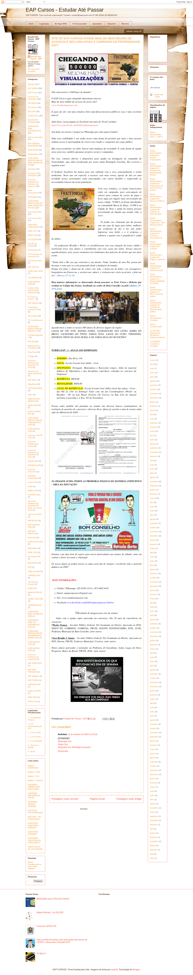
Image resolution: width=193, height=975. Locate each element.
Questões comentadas (33, 477)
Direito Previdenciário (34, 863)
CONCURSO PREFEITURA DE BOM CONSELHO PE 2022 (35, 204)
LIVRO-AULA (33, 116)
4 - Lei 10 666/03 (35, 741)
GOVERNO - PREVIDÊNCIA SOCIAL (34, 795)
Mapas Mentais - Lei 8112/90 (49, 912)
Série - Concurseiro (33, 191)
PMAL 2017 (32, 231)
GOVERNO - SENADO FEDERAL (33, 804)
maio (152, 368)
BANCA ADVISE (34, 405)
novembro (154, 393)
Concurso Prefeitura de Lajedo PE (33, 657)
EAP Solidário (33, 676)
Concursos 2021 (34, 218)
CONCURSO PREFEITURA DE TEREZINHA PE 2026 (35, 421)
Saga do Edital (34, 571)
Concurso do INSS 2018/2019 (34, 372)
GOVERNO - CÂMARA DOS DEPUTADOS (34, 787)
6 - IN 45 (31, 751)
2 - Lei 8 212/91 (34, 733)
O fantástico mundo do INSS (34, 308)
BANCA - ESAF (34, 772)
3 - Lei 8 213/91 (34, 737)
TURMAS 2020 (34, 575)
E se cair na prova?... (33, 298)
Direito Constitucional (156, 325)
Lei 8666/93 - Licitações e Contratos (155, 343)
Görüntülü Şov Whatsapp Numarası (74, 747)
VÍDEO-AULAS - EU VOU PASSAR (35, 848)
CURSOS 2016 (34, 495)
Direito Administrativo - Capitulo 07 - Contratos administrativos (156, 233)
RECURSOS (33, 563)
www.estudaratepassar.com (64, 105)
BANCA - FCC (33, 776)
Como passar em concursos (35, 255)
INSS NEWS (33, 150)
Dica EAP (32, 111)
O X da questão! (79, 24)
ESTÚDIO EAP (34, 465)
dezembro (154, 398)
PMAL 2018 (32, 552)
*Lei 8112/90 (33, 239)
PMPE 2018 (33, 235)
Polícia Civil (32, 701)
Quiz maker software (32, 867)
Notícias (31, 84)
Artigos (31, 588)
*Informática (33, 250)
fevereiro (153, 406)
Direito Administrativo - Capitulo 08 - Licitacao (156, 245)
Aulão (30, 486)
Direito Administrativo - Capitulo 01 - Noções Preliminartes (156, 155)
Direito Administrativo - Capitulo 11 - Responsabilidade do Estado (157, 278)
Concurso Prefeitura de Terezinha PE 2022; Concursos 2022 (35, 505)
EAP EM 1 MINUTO (32, 532)
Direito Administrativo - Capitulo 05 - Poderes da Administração (156, 209)
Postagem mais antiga (129, 798)
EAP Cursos (33, 92)
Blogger (136, 969)
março (152, 360)
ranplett (114, 969)
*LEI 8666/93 (33, 278)
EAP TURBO (33, 680)
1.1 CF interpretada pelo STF (35, 726)
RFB (30, 567)
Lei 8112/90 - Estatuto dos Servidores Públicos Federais (157, 334)
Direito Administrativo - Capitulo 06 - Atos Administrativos (157, 221)
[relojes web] (155, 92)
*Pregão (31, 356)
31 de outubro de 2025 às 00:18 (82, 734)
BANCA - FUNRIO (35, 780)
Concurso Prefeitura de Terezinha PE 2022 (33, 363)
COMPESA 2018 (34, 605)
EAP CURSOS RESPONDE (34, 144)
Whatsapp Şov (64, 741)
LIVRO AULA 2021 (35, 271)
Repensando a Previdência (34, 347)
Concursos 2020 (34, 514)
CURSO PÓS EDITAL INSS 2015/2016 (33, 290)
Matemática (33, 548)
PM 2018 (31, 341)
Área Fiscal (32, 352)
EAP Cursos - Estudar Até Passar (65, 10)
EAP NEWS (32, 88)
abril (151, 364)
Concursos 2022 (34, 212)
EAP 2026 (32, 267)
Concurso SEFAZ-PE (46, 926)
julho (152, 377)
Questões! (97, 24)
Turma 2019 (33, 482)
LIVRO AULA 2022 (35, 542)
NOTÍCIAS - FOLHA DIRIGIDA (35, 811)
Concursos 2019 (34, 261)
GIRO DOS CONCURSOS (34, 226)
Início (31, 24)
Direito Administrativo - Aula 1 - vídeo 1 (156, 134)
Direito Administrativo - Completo (156, 318)
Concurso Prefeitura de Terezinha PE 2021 (33, 453)
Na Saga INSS (61, 24)
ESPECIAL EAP (34, 684)
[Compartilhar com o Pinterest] (113, 719)
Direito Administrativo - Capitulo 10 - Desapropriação (156, 267)
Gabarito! (112, 24)
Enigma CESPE (34, 691)
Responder (63, 751)
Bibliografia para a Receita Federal (52, 899)
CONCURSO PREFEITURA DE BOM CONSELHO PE (35, 161)
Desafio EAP (33, 461)
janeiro (153, 402)
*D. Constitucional (35, 320)
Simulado (32, 169)
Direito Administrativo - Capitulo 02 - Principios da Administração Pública (156, 169)
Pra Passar (32, 107)
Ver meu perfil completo (33, 70)
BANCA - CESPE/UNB (33, 767)
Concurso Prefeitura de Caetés (33, 444)
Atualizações (33, 154)
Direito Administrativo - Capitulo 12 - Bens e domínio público (156, 291)
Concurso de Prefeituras (33, 98)
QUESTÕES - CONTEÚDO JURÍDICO (33, 825)
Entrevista (32, 537)
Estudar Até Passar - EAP (36, 58)
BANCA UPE (33, 490)
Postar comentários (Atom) (100, 809)
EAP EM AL (32, 380)
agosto (153, 381)
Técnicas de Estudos (33, 583)
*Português (32, 197)
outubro (153, 389)
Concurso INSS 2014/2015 (34, 174)
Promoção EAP (34, 556)
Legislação (44, 24)
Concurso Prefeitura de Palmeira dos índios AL (33, 183)
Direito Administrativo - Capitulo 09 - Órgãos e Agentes (157, 256)
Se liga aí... (41, 953)
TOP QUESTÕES (35, 388)
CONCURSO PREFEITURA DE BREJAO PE (35, 328)
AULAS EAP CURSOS (33, 121)
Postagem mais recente (64, 798)
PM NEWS (32, 103)
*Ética (30, 395)
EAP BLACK (33, 520)
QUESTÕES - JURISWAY (33, 833)
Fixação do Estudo (32, 245)
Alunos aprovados (35, 137)
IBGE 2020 (32, 697)
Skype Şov (63, 744)
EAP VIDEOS (33, 303)
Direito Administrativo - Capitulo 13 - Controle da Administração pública (156, 306)
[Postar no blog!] (106, 719)
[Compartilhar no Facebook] (111, 719)
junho (152, 373)
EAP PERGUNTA (35, 663)
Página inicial (97, 798)
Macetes (125, 24)
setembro (154, 385)
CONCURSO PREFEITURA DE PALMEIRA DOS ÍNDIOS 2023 (35, 634)
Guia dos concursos (32, 470)
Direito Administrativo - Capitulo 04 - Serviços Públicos (157, 197)
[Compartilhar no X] (108, 719)
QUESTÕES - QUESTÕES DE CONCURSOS (34, 840)
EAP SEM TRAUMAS (32, 671)
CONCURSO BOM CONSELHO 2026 (35, 614)
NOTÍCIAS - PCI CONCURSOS (34, 818)
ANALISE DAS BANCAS (34, 400)
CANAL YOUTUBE (35, 599)
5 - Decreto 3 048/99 (33, 746)
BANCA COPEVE (35, 592)
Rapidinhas (32, 384)
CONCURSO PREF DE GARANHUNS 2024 (33, 623)
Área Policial (33, 316)
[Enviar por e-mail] (103, 719)
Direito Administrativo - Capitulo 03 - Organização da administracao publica (156, 184)
